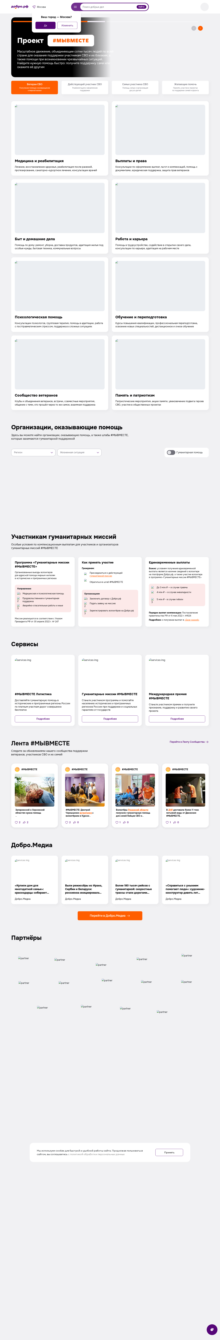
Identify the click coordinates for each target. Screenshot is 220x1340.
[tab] (34, 87)
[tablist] (110, 87)
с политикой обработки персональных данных (96, 1154)
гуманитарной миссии (101, 576)
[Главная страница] (19, 7)
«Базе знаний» (192, 620)
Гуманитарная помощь (189, 452)
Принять (169, 1152)
